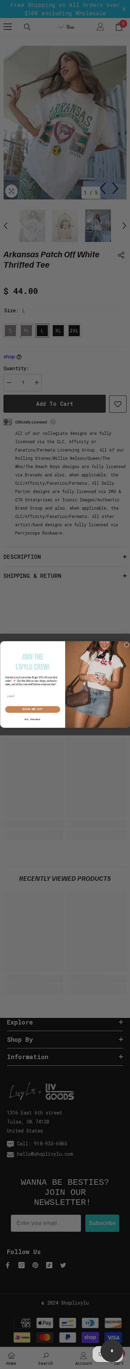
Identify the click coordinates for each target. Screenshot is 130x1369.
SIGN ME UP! (33, 709)
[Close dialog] (126, 645)
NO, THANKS (33, 719)
